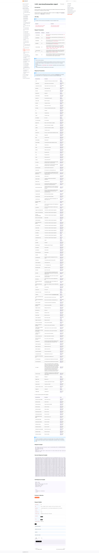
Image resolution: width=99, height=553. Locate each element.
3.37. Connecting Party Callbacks (26, 72)
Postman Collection (70, 13)
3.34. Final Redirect (25, 65)
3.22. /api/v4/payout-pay (26, 44)
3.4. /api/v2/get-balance (26, 14)
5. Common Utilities (25, 75)
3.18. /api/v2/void (25, 37)
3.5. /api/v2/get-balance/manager (25, 16)
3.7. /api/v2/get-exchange (25, 20)
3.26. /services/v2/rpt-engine (26, 52)
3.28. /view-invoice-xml (26, 55)
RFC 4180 (57, 74)
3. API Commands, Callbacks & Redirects (26, 8)
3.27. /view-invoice (26, 54)
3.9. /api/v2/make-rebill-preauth (26, 24)
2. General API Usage (26, 6)
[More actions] (65, 4)
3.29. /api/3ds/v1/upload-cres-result (26, 57)
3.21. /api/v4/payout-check (26, 43)
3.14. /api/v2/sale (25, 32)
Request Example (70, 9)
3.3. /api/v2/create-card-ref (26, 13)
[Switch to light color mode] (75, 1)
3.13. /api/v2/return (25, 31)
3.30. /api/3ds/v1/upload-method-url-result (26, 59)
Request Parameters (70, 7)
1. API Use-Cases (25, 5)
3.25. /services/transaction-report (26, 50)
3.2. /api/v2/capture (26, 11)
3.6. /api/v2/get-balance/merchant (25, 18)
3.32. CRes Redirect (26, 63)
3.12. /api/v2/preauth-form (26, 29)
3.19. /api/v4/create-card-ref (26, 39)
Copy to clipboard (38, 541)
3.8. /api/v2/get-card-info (26, 22)
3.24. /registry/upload (26, 47)
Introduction (69, 5)
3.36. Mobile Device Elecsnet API (26, 70)
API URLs (68, 6)
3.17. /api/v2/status (25, 36)
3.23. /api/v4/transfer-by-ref (26, 46)
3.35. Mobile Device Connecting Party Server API (26, 68)
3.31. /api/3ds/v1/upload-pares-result (26, 61)
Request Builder (69, 14)
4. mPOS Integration (26, 74)
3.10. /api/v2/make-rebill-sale (26, 26)
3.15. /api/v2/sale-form (26, 33)
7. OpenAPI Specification (26, 78)
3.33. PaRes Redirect (26, 64)
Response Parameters (70, 8)
